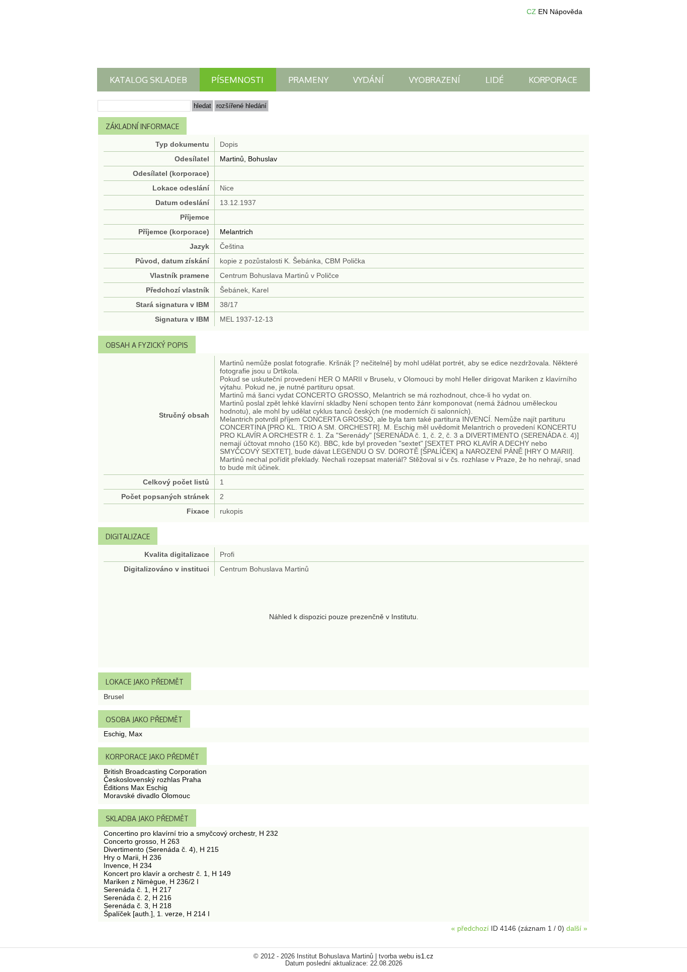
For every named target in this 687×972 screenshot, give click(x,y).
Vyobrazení (434, 79)
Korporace (553, 79)
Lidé (494, 79)
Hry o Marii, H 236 (132, 857)
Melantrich (236, 232)
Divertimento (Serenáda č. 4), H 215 (161, 849)
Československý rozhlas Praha (152, 779)
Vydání (368, 79)
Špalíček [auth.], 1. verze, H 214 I (157, 914)
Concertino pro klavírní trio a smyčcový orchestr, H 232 (191, 833)
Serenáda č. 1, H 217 (137, 890)
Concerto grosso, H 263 (142, 841)
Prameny (308, 79)
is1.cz (425, 956)
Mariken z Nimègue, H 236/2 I (151, 882)
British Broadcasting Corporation (155, 771)
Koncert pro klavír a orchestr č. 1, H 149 (167, 873)
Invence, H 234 (128, 865)
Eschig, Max (123, 734)
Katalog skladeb (148, 79)
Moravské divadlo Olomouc (147, 796)
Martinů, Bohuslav (248, 159)
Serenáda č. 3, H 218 (137, 906)
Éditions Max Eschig (135, 788)
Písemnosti (238, 79)
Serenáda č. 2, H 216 (137, 898)
